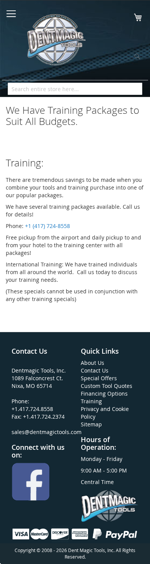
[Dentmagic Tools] (55, 42)
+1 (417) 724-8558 (47, 226)
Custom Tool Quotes (106, 385)
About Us (92, 362)
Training (91, 401)
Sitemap (91, 424)
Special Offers (99, 378)
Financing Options (104, 393)
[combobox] (75, 89)
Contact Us (94, 370)
